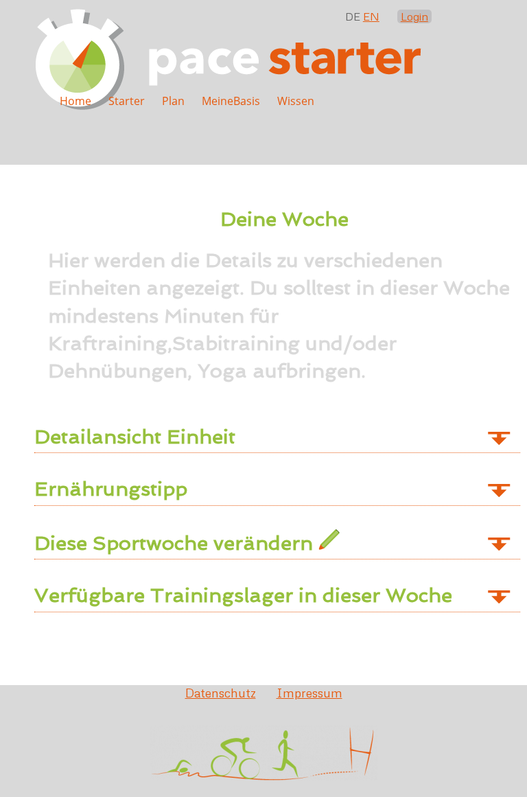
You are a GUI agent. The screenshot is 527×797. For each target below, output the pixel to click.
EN (371, 16)
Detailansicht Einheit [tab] (134, 436)
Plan (173, 100)
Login (414, 16)
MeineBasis (231, 100)
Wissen (295, 100)
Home (75, 100)
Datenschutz (220, 692)
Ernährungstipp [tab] (110, 488)
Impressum (309, 692)
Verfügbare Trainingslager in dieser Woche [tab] (243, 595)
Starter (126, 100)
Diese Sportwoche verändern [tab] (176, 543)
